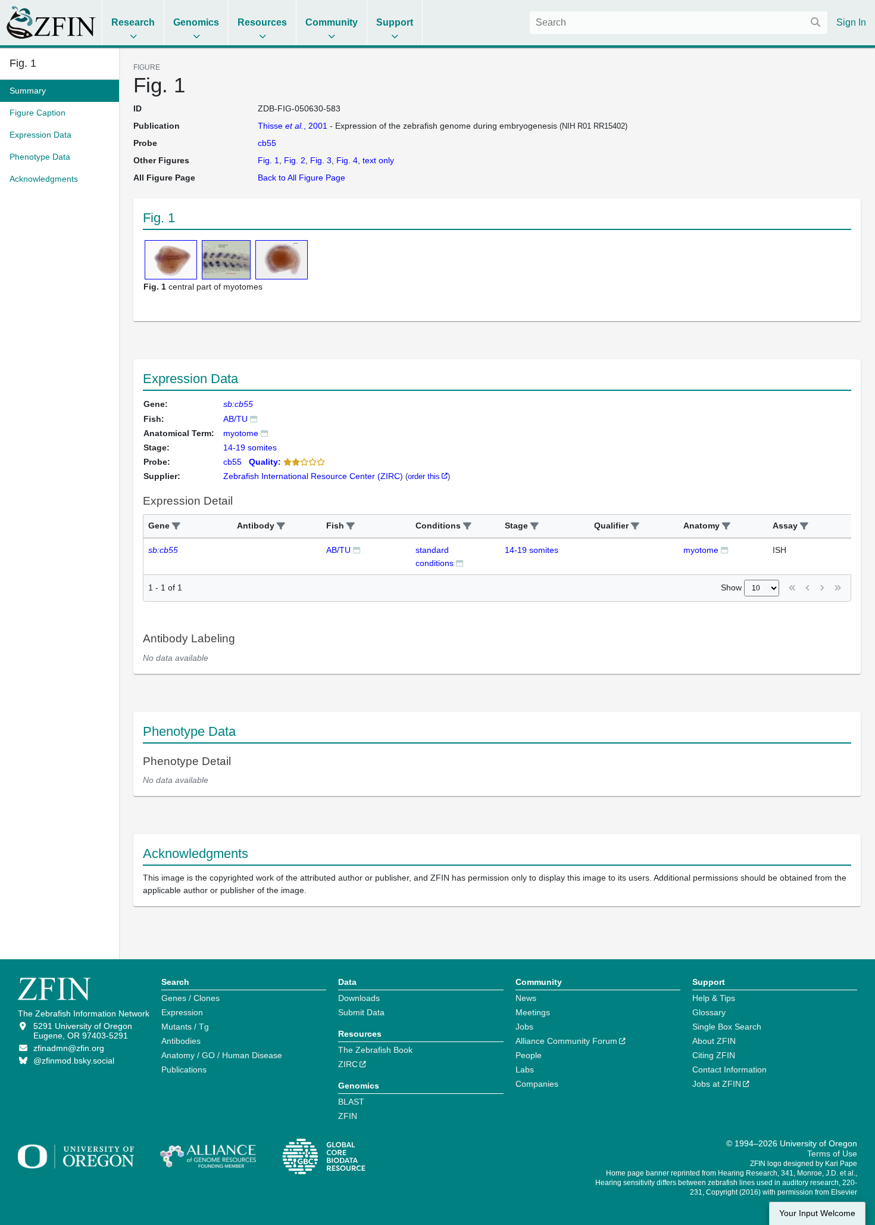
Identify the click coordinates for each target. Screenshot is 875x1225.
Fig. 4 (347, 160)
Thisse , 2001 (292, 125)
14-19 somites (531, 550)
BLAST (351, 1101)
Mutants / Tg (185, 1026)
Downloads (359, 998)
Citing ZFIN (713, 1055)
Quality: (265, 462)
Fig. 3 (321, 160)
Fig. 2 (294, 160)
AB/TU (235, 419)
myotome (240, 433)
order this (424, 476)
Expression (182, 1012)
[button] (176, 526)
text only (378, 160)
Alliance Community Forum (566, 1041)
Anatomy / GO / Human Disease (221, 1055)
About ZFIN (714, 1041)
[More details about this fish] (253, 418)
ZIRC (348, 1064)
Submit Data (361, 1012)
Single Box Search (726, 1026)
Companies (536, 1084)
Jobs (524, 1026)
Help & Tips (713, 998)
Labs (524, 1069)
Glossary (709, 1012)
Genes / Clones (190, 998)
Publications (184, 1069)
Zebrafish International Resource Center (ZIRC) (313, 476)
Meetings (532, 1012)
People (528, 1055)
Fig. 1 (23, 63)
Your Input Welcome (817, 1213)
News (525, 998)
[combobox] (678, 22)
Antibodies (181, 1041)
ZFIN (347, 1116)
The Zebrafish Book (375, 1050)
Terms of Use (832, 1153)
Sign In (851, 22)
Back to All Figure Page (301, 177)
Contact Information (729, 1069)
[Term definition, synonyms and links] (264, 432)
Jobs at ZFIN (716, 1084)
